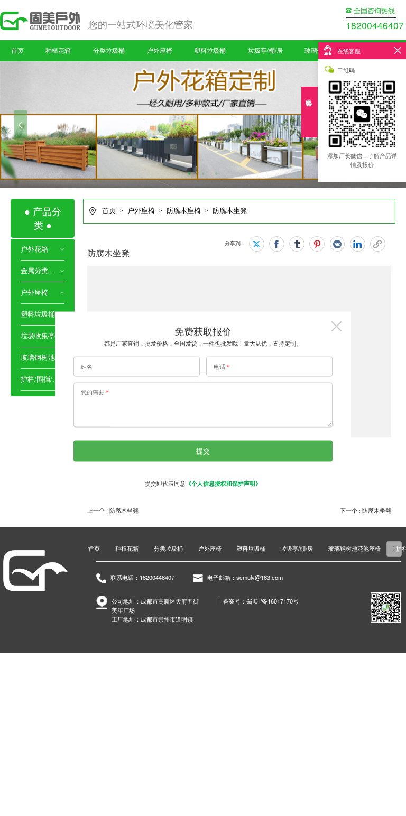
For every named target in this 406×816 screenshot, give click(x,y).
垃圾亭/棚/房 (265, 50)
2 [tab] (203, 174)
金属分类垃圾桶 (40, 271)
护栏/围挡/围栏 (42, 379)
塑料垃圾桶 (210, 50)
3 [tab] (216, 174)
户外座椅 (159, 50)
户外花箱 (34, 249)
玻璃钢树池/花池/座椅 (42, 357)
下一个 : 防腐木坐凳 (365, 510)
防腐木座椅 (184, 211)
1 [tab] (189, 174)
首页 (17, 50)
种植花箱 (58, 50)
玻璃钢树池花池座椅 (354, 548)
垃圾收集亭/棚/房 (42, 336)
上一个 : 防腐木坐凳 (113, 510)
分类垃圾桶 (109, 50)
